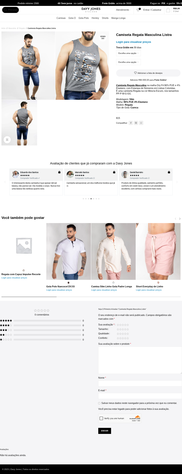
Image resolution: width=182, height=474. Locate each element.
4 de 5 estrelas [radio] (125, 325)
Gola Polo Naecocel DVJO (60, 286)
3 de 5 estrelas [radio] (123, 325)
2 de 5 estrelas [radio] (120, 325)
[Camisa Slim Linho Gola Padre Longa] (113, 251)
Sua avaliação (106, 325)
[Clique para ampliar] (7, 139)
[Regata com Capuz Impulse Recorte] (23, 245)
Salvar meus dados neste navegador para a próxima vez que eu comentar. (139, 403)
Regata (22, 28)
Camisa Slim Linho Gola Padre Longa (111, 286)
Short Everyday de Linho (149, 286)
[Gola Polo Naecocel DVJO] (68, 251)
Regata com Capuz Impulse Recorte (21, 274)
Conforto (102, 338)
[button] (5, 182)
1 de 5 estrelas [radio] (118, 325)
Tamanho (103, 329)
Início (3, 28)
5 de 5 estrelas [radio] (127, 325)
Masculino (12, 28)
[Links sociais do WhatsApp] (141, 123)
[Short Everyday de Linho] (158, 251)
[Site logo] (91, 9)
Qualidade (103, 333)
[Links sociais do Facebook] (131, 123)
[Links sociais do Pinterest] (136, 123)
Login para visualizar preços (133, 42)
